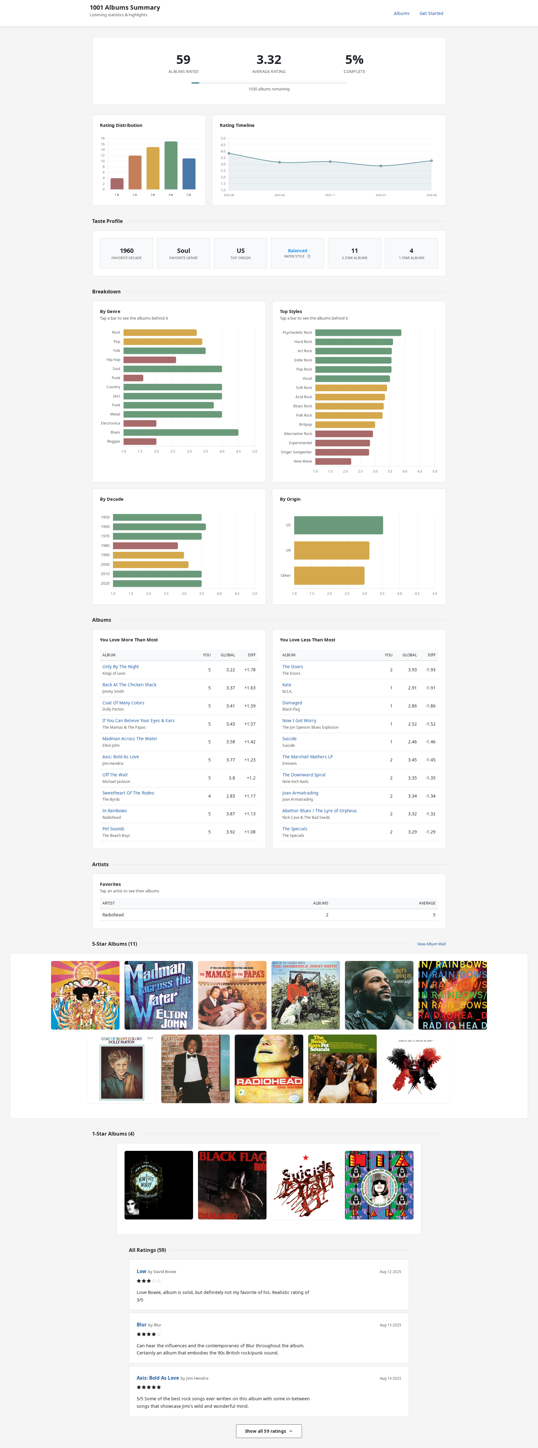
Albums (402, 13)
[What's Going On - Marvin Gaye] (379, 995)
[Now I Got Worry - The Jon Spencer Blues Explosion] (159, 1185)
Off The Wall (115, 775)
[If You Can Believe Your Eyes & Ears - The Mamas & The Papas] (232, 995)
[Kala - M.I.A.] (379, 1185)
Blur (142, 1324)
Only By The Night (120, 666)
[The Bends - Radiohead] (269, 1069)
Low (141, 1271)
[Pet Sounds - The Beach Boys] (342, 1069)
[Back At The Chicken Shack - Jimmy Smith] (305, 995)
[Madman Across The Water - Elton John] (159, 995)
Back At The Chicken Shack (129, 685)
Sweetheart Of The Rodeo (128, 793)
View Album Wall (431, 944)
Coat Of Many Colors (123, 703)
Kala (286, 685)
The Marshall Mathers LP (307, 757)
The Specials (295, 829)
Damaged (292, 703)
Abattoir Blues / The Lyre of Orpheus (319, 810)
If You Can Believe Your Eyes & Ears (138, 720)
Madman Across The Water (130, 738)
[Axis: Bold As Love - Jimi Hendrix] (85, 995)
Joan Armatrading (300, 793)
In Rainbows (114, 810)
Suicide (289, 738)
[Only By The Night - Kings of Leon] (416, 1069)
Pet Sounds (113, 829)
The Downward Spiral (304, 775)
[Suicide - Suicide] (305, 1185)
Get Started (431, 13)
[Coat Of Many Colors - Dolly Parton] (122, 1069)
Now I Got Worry (299, 720)
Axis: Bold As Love (120, 757)
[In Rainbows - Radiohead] (452, 995)
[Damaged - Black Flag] (232, 1185)
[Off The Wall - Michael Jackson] (195, 1069)
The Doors (292, 666)
